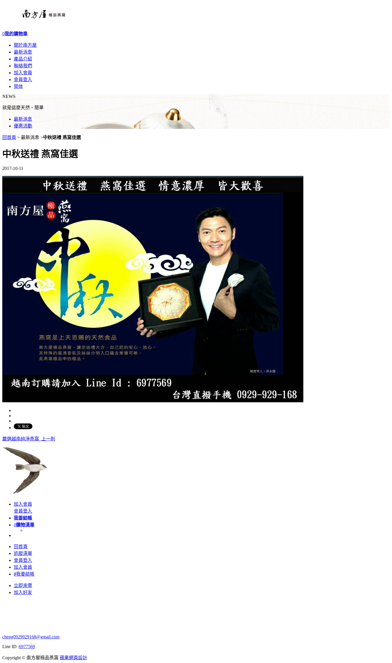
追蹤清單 (23, 553)
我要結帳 (24, 574)
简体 (18, 86)
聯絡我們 (23, 65)
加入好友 (23, 592)
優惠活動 (23, 125)
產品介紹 (23, 58)
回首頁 (9, 137)
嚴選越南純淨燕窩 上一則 (28, 438)
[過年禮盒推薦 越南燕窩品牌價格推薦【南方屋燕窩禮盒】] (33, 20)
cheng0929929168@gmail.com (30, 636)
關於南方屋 (25, 45)
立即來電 (23, 585)
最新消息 (23, 52)
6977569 (27, 646)
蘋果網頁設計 (73, 657)
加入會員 (23, 72)
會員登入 (23, 79)
